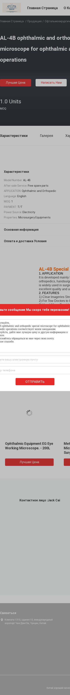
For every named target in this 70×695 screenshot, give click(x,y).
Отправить (35, 382)
